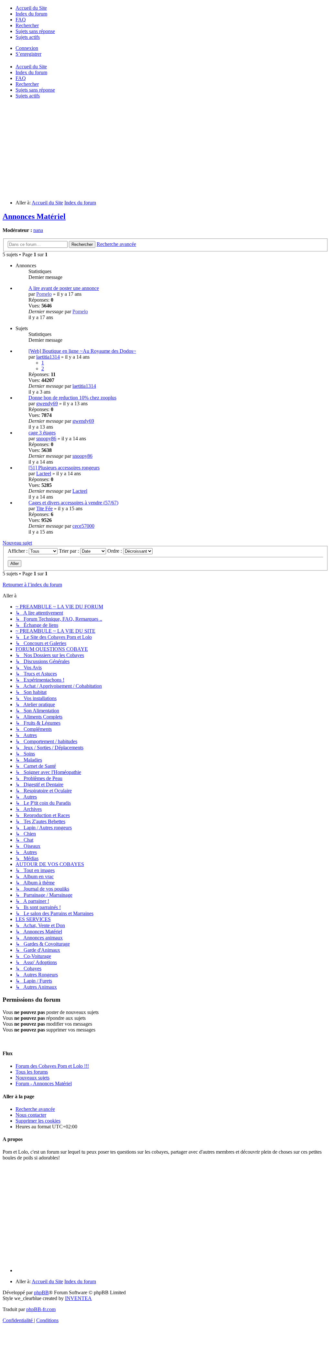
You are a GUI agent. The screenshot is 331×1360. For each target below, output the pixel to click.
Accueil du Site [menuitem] (31, 66)
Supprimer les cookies (38, 1121)
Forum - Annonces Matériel (44, 1083)
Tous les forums (32, 1072)
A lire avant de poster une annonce (63, 288)
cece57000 (83, 526)
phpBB (41, 1292)
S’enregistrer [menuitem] (28, 54)
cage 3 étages (42, 432)
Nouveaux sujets (32, 1077)
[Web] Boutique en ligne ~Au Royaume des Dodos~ (82, 351)
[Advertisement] (165, 149)
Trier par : (69, 551)
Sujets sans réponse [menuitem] (35, 90)
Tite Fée (44, 508)
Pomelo (44, 294)
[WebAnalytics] (15, 1331)
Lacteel (43, 473)
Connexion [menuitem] (27, 48)
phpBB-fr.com (41, 1309)
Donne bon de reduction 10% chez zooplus (72, 397)
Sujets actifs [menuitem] (28, 95)
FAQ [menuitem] (21, 78)
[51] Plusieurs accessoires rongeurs (64, 467)
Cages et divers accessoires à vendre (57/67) (73, 502)
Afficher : (18, 551)
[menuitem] (31, 8)
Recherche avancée (35, 1109)
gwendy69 (47, 403)
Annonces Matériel (34, 216)
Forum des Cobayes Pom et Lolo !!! (52, 1066)
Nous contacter (31, 1115)
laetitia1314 (48, 357)
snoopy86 (46, 438)
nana (38, 230)
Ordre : (115, 551)
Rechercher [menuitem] (27, 84)
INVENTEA (78, 1298)
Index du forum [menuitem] (31, 72)
